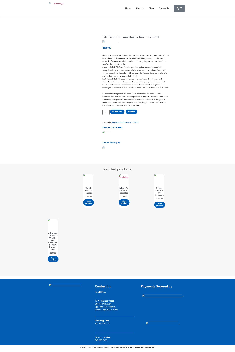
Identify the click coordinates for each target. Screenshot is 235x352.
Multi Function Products (121, 122)
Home (128, 8)
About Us (140, 8)
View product (88, 202)
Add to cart (117, 112)
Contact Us (164, 8)
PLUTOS (135, 122)
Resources (150, 347)
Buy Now (131, 112)
